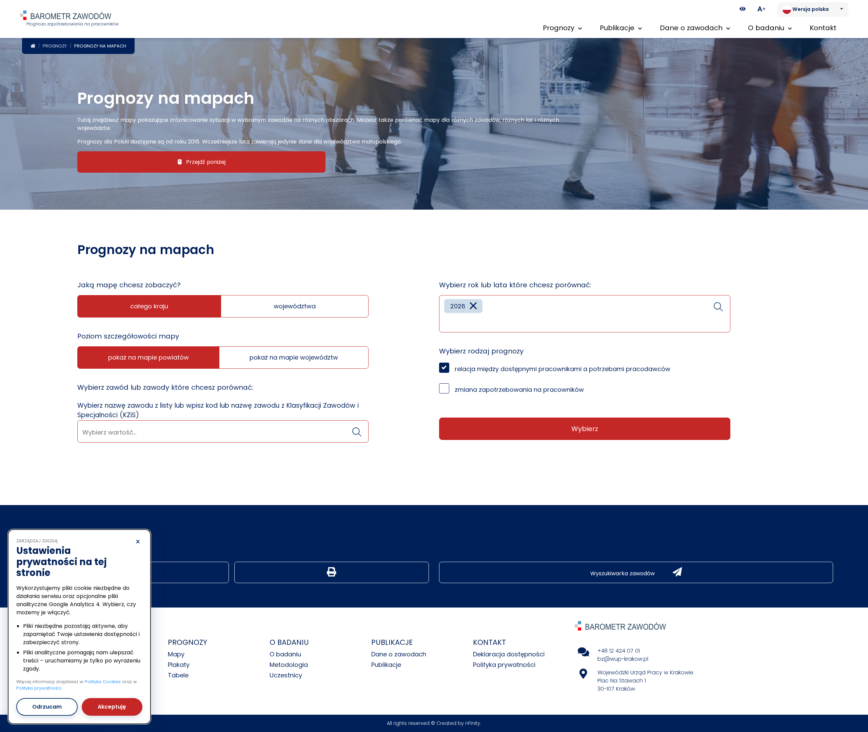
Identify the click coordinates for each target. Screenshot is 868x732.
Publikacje (386, 664)
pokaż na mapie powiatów (148, 357)
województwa (295, 306)
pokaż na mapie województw (294, 357)
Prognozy (55, 46)
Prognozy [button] (559, 28)
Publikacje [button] (618, 28)
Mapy (176, 654)
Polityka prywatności (504, 664)
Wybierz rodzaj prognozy (481, 351)
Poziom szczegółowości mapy (128, 336)
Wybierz (584, 429)
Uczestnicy (286, 675)
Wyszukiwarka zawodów (623, 573)
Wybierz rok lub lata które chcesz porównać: (515, 285)
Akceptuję (112, 707)
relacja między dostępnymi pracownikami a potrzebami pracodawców (562, 369)
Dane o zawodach (398, 654)
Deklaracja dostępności (509, 654)
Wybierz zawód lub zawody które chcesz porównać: (165, 387)
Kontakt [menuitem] (823, 28)
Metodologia (289, 664)
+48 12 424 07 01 (618, 651)
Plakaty (179, 664)
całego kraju (149, 306)
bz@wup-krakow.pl (622, 659)
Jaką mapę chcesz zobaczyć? (129, 285)
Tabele (178, 675)
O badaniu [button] (767, 28)
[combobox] (223, 431)
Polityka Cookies (103, 682)
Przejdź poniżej (204, 162)
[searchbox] (222, 432)
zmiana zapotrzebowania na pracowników (519, 389)
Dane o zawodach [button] (692, 28)
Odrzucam (47, 707)
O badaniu (285, 654)
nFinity (472, 723)
